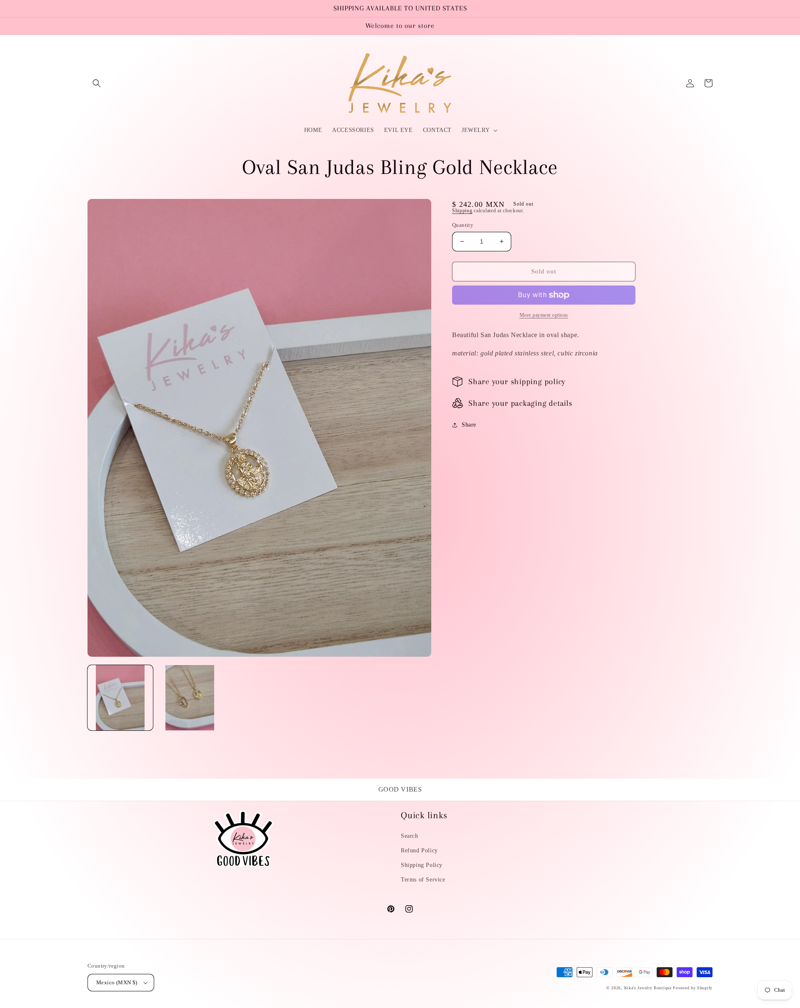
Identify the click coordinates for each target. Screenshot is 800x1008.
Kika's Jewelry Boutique (648, 988)
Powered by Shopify (692, 988)
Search (409, 836)
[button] (97, 83)
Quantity (462, 225)
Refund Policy (419, 850)
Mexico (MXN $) (117, 982)
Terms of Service (423, 879)
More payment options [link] (544, 315)
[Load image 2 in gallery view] (189, 697)
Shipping (462, 211)
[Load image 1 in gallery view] (120, 697)
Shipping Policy (421, 865)
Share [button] (469, 425)
